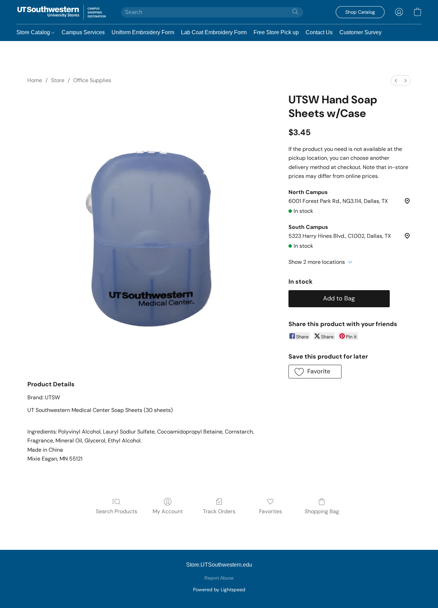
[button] (61, 12)
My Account (168, 511)
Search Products (116, 511)
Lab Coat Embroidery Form (214, 32)
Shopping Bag (322, 511)
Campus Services (83, 32)
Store (57, 80)
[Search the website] (295, 11)
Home (34, 80)
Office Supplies (92, 80)
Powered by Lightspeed (219, 589)
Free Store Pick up (276, 32)
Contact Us (319, 32)
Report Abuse (219, 578)
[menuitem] (396, 81)
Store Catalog (33, 32)
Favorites (270, 511)
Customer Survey (360, 32)
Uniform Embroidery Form (143, 32)
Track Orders (219, 511)
